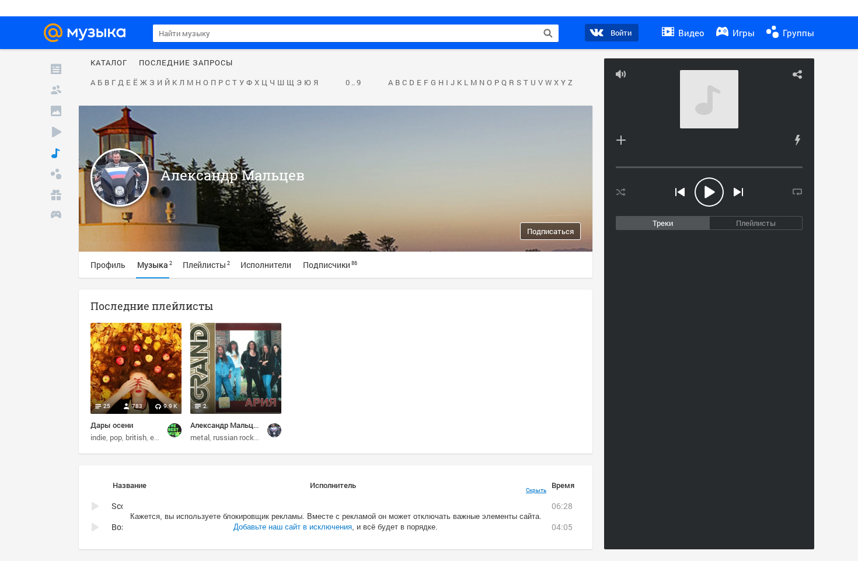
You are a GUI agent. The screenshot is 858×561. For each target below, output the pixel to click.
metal (200, 437)
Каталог (108, 63)
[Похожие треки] (797, 140)
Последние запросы (186, 63)
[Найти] (548, 33)
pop (116, 437)
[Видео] (56, 131)
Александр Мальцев (233, 175)
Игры (742, 33)
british (136, 437)
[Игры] (56, 216)
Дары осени (111, 425)
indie (98, 437)
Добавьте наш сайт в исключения (292, 526)
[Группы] (56, 173)
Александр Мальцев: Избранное (246, 425)
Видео (690, 33)
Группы (797, 33)
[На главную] (88, 32)
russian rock (233, 437)
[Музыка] (56, 152)
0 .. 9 (353, 83)
